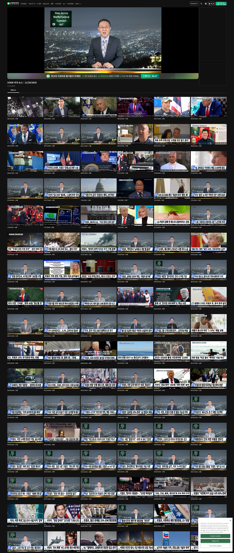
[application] (103, 40)
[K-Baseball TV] (194, 3)
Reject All (215, 541)
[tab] (13, 90)
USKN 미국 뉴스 (15, 82)
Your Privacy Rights (215, 546)
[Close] (230, 520)
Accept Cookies (215, 536)
